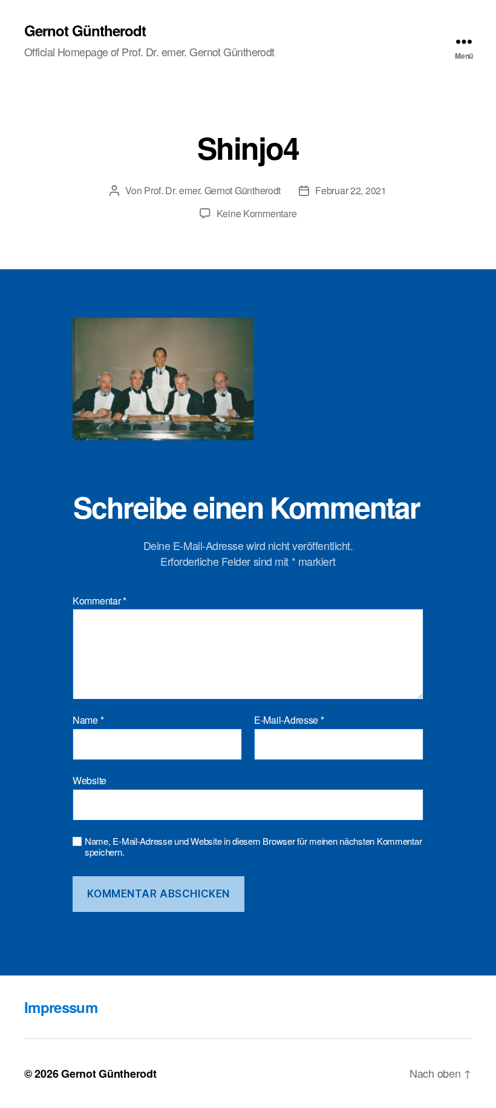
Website (89, 779)
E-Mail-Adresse (289, 720)
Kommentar (99, 600)
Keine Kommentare (257, 213)
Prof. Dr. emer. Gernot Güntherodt (212, 190)
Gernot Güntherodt (85, 30)
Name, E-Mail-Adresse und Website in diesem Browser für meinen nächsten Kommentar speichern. (253, 847)
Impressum (60, 1007)
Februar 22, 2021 (351, 190)
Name (88, 720)
